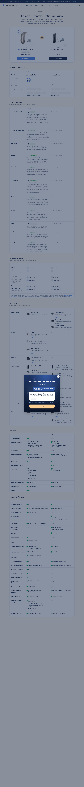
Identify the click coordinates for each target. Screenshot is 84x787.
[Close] (58, 376)
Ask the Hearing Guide (41, 406)
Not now (42, 409)
